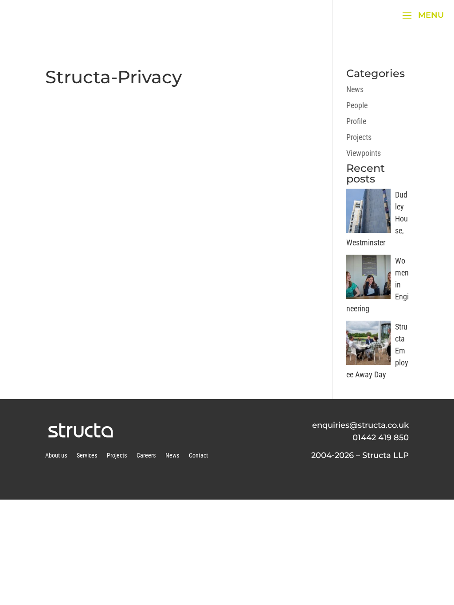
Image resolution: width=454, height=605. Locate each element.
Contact (198, 455)
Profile (356, 121)
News (355, 89)
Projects (359, 137)
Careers (146, 455)
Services (87, 455)
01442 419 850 (380, 437)
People (357, 105)
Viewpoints (363, 153)
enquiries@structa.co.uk (360, 425)
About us (56, 455)
